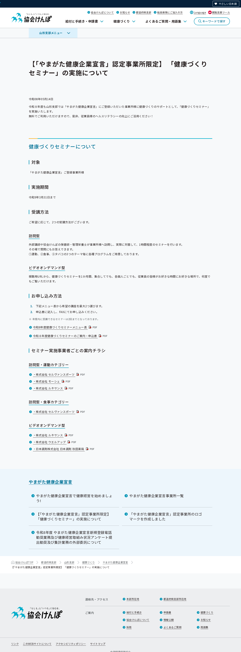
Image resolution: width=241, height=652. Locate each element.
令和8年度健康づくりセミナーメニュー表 (65, 327)
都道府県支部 (143, 12)
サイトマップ (98, 643)
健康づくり (121, 21)
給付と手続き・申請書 (81, 21)
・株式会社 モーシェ (52, 381)
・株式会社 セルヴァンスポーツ (59, 374)
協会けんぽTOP (24, 562)
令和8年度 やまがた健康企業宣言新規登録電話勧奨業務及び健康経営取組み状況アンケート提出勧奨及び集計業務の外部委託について (74, 537)
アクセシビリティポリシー (71, 643)
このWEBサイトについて (37, 643)
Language (200, 12)
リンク (15, 643)
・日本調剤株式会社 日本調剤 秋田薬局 (64, 449)
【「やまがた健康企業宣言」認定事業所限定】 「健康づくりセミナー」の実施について (73, 516)
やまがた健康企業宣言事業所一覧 (156, 495)
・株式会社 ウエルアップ (55, 442)
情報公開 (169, 619)
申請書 (167, 612)
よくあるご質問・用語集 (163, 21)
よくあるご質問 (172, 627)
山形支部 (69, 562)
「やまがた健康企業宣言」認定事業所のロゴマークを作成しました (165, 516)
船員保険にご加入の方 (170, 12)
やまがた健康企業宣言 (50, 482)
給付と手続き (134, 612)
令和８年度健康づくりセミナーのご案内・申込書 (70, 336)
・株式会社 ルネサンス (53, 388)
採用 (129, 627)
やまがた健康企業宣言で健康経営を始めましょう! (74, 498)
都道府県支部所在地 (175, 599)
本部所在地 (132, 599)
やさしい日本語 (228, 3)
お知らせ (125, 12)
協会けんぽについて (102, 12)
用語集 (204, 627)
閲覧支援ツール (221, 12)
